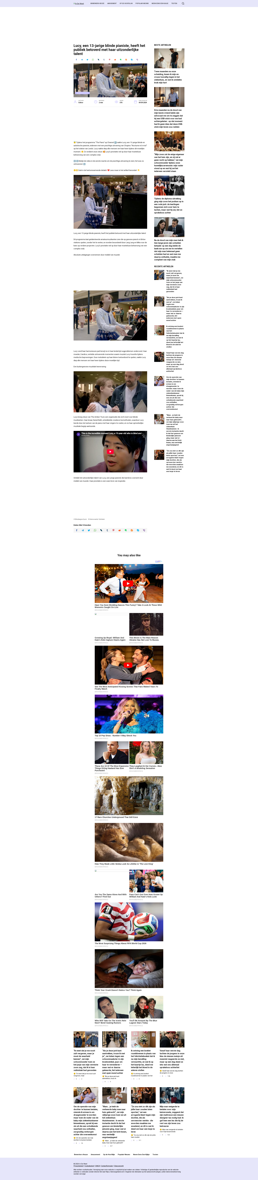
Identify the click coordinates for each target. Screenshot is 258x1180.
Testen (174, 3)
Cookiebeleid (89, 1166)
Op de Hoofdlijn (126, 3)
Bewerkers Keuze (97, 3)
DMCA (97, 1166)
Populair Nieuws (142, 3)
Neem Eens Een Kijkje (160, 3)
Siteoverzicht (119, 1166)
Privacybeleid (78, 1166)
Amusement (112, 3)
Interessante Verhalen (97, 519)
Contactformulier (107, 1166)
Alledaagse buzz (81, 519)
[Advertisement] (129, 27)
